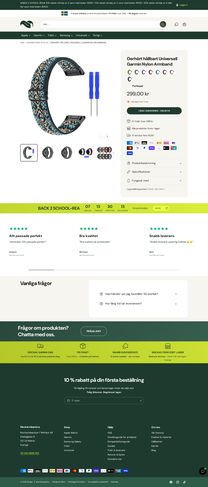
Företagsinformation (76, 482)
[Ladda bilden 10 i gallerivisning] (66, 152)
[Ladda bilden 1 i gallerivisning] (29, 152)
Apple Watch (71, 432)
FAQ (110, 432)
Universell (81, 35)
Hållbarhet (156, 441)
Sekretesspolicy (42, 482)
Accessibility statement (98, 482)
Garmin (38, 35)
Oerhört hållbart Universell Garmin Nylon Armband (78, 42)
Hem (22, 42)
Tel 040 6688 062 (29, 453)
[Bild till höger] (107, 136)
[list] (104, 13)
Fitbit (51, 35)
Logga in (184, 4)
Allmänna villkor (58, 482)
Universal (69, 450)
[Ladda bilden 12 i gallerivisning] (104, 152)
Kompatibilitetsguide (119, 441)
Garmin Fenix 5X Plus (37, 42)
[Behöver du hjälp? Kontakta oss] (176, 24)
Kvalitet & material (161, 437)
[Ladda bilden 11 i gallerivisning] (85, 152)
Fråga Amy (93, 331)
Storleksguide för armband (122, 437)
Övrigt (96, 35)
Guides (111, 446)
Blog (153, 450)
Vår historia (157, 432)
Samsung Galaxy (72, 441)
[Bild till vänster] (100, 136)
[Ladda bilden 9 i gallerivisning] (47, 152)
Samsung (65, 35)
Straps (30, 482)
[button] (25, 35)
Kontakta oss (115, 459)
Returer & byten (116, 454)
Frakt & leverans (116, 450)
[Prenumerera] (140, 400)
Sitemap (114, 482)
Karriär (155, 446)
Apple (24, 35)
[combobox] (103, 24)
